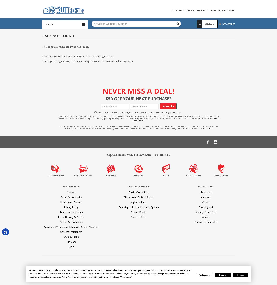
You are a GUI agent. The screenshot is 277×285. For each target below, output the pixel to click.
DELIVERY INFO (56, 175)
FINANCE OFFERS (83, 175)
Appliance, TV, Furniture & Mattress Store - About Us (71, 226)
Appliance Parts (138, 202)
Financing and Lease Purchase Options (138, 207)
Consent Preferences (71, 231)
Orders (205, 202)
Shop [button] (49, 24)
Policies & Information (71, 221)
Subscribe (168, 106)
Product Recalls (138, 212)
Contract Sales (138, 217)
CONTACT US (193, 175)
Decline (222, 275)
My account (206, 192)
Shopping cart (206, 207)
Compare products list (205, 221)
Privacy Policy (71, 207)
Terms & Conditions (205, 128)
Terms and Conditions (71, 212)
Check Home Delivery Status (138, 197)
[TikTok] (230, 142)
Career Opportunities (71, 197)
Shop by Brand (71, 236)
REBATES (138, 175)
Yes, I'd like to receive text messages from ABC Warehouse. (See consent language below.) (139, 112)
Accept (240, 275)
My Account (228, 23)
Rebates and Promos (71, 202)
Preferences (205, 275)
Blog (71, 246)
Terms (141, 121)
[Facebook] (207, 142)
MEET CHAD (221, 175)
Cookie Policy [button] (61, 277)
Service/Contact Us (138, 192)
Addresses (206, 197)
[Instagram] (215, 142)
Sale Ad (71, 192)
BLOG (166, 175)
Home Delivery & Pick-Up (71, 217)
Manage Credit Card (206, 212)
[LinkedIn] (223, 142)
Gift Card (71, 241)
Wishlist (206, 217)
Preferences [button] (126, 277)
